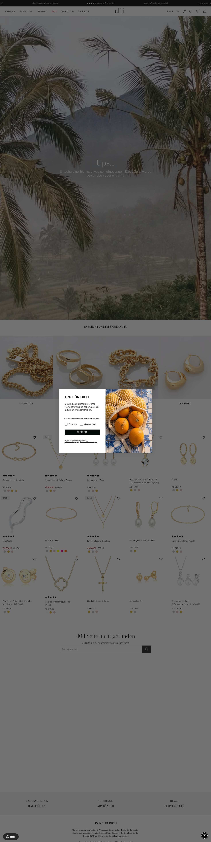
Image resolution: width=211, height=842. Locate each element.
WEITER (82, 432)
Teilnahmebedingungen (72, 442)
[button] (204, 835)
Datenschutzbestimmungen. (88, 442)
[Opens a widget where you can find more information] (11, 837)
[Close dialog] (149, 392)
